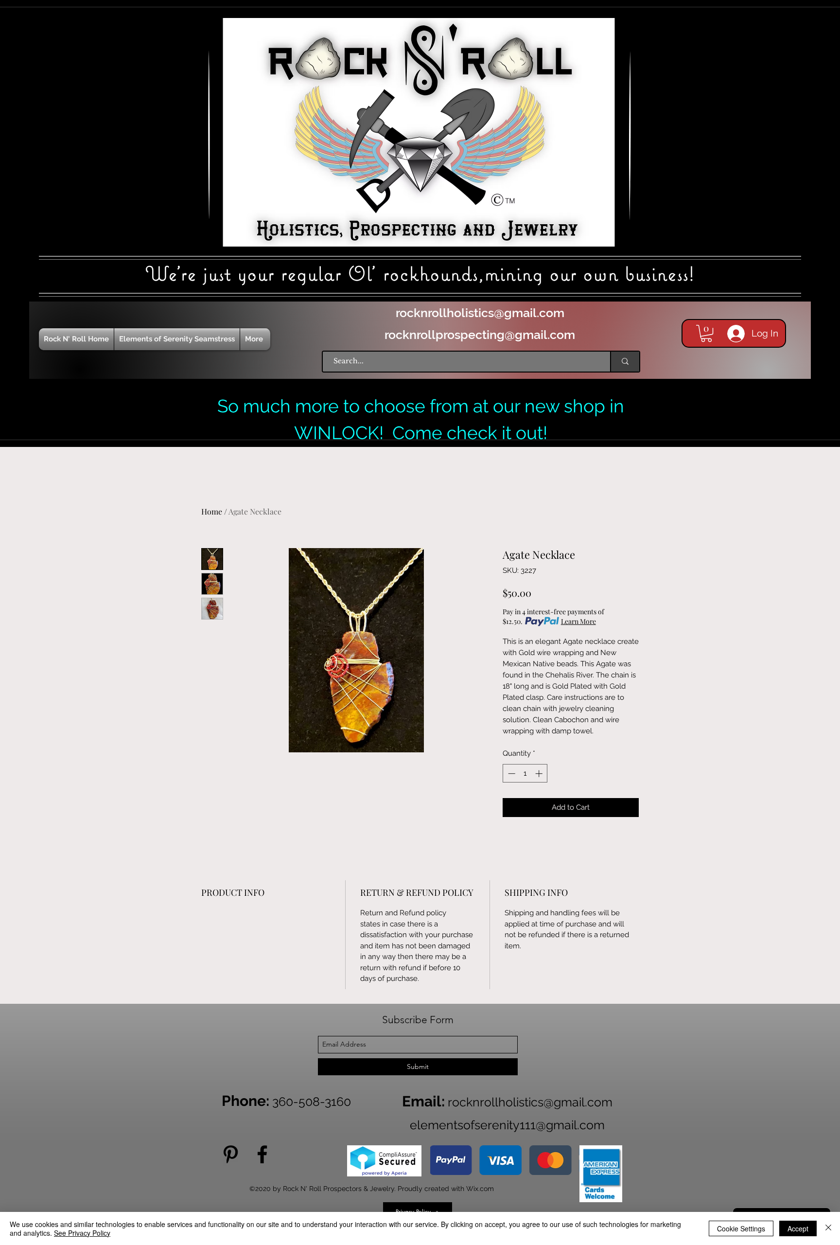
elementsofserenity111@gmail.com (507, 1125)
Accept (798, 1228)
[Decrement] (510, 774)
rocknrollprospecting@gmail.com (480, 334)
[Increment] (539, 774)
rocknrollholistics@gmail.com (480, 312)
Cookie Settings (741, 1228)
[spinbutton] (525, 774)
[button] (706, 333)
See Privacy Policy (82, 1233)
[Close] (828, 1228)
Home (211, 511)
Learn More (578, 621)
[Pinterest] (231, 1154)
